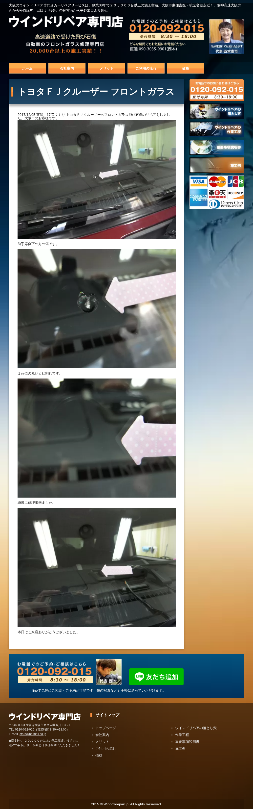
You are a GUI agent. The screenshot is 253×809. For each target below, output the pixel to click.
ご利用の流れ (146, 68)
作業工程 (182, 734)
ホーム (27, 68)
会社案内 (67, 68)
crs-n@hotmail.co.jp (33, 734)
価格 (185, 68)
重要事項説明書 (187, 741)
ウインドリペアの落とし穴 (196, 728)
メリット (106, 68)
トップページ (105, 728)
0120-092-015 (24, 729)
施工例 (180, 748)
